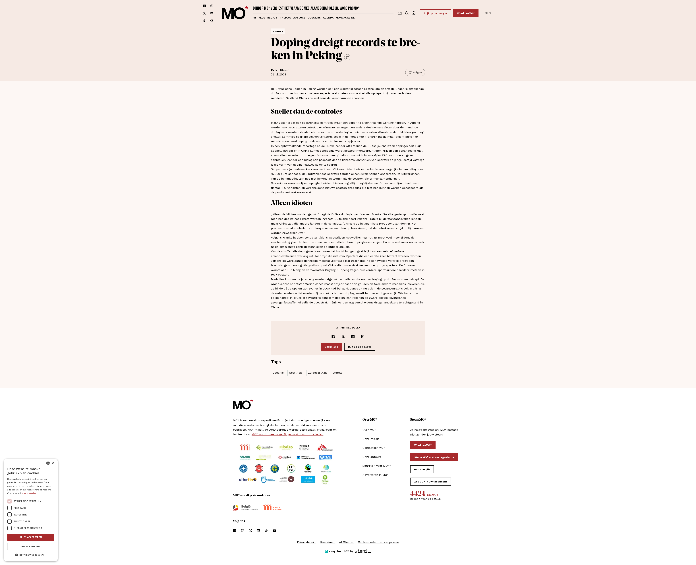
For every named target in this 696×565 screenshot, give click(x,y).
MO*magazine (345, 17)
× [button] (53, 463)
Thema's (285, 17)
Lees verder (29, 493)
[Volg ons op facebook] (204, 5)
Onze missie (370, 439)
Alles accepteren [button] (31, 537)
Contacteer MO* (373, 447)
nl (487, 13)
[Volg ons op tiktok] (204, 20)
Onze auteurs (372, 457)
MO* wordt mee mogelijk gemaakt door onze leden (287, 434)
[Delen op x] (343, 336)
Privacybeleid (306, 542)
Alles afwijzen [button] (30, 546)
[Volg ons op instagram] (211, 5)
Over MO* (369, 430)
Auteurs (299, 17)
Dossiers (314, 17)
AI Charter (346, 542)
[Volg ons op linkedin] (211, 13)
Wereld (338, 372)
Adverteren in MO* (375, 474)
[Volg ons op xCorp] (204, 13)
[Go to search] (407, 13)
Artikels (259, 17)
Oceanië (278, 372)
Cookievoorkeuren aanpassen (378, 542)
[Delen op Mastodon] (363, 336)
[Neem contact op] (400, 13)
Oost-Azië (296, 372)
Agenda (328, 17)
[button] (30, 555)
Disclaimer (327, 542)
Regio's (272, 17)
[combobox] (48, 463)
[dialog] (31, 510)
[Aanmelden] (414, 13)
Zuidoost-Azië (317, 372)
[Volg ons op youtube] (211, 20)
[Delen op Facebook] (333, 336)
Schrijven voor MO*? (376, 465)
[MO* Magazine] (235, 13)
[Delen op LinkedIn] (353, 336)
